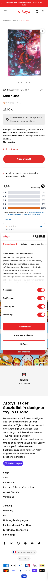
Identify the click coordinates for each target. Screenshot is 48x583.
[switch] (41, 298)
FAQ (5, 515)
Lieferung (8, 510)
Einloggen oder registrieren (23, 121)
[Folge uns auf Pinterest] (25, 543)
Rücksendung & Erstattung (17, 525)
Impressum (9, 482)
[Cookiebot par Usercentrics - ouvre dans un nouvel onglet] (34, 236)
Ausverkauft (24, 159)
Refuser (24, 344)
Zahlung (7, 505)
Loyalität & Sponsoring (15, 529)
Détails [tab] (24, 244)
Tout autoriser (24, 327)
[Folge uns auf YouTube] (32, 543)
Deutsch (22, 558)
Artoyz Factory (11, 492)
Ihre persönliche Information (18, 487)
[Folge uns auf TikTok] (39, 543)
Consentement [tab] (10, 244)
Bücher (15, 20)
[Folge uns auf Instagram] (18, 543)
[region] (24, 378)
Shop (6, 472)
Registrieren (24, 351)
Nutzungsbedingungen (15, 520)
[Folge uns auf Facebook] (4, 543)
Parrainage (9, 534)
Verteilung (8, 496)
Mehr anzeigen (9, 142)
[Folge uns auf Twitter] (11, 543)
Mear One (25, 20)
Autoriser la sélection (24, 335)
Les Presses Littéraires (16, 90)
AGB (5, 477)
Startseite (7, 20)
